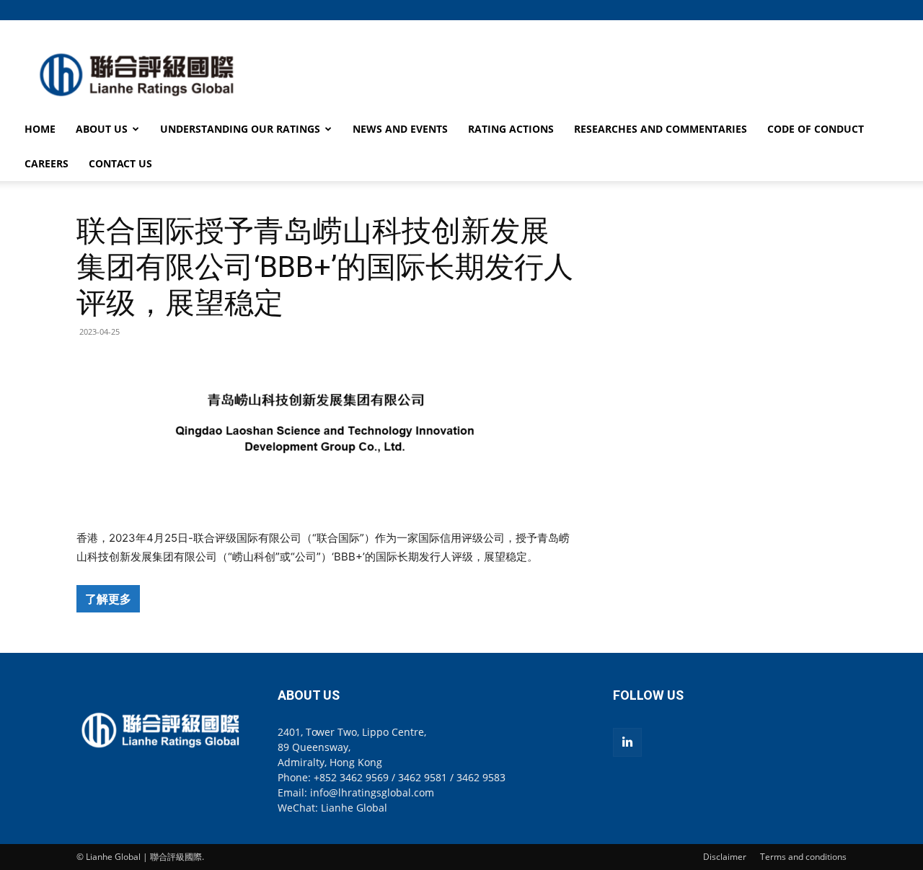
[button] (836, 9)
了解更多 (108, 599)
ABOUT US (102, 129)
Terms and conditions (803, 857)
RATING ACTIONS (511, 129)
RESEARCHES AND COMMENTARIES (660, 129)
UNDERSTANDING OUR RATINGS (240, 129)
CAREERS (47, 163)
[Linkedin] (627, 742)
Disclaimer (724, 857)
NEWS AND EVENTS (400, 129)
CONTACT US (120, 163)
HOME (40, 129)
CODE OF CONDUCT (815, 129)
